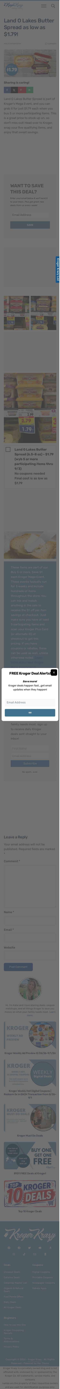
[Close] (54, 672)
